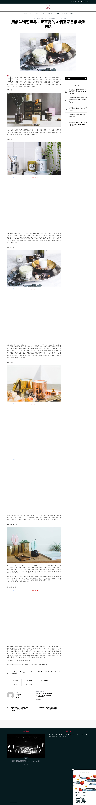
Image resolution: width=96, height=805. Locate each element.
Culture (80, 792)
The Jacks (58, 672)
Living (57, 19)
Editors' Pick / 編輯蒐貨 (36, 19)
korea (28, 672)
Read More (39, 699)
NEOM (45, 672)
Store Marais (51, 672)
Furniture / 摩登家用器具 (48, 19)
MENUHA (40, 672)
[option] (26, 748)
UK (8, 673)
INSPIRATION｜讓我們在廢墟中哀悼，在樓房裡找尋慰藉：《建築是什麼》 (44, 695)
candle (8, 672)
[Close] (73, 770)
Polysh (48, 30)
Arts (76, 792)
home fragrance (15, 672)
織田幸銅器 (14, 673)
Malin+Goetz (34, 672)
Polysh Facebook (15, 664)
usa (10, 673)
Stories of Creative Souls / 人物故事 (80, 795)
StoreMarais (27, 660)
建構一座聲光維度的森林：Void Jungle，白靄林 (26, 761)
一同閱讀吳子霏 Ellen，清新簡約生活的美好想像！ (47, 707)
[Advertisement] (26, 783)
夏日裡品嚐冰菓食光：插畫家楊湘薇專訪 (80, 800)
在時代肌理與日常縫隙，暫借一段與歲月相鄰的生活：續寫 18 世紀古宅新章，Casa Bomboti (78, 99)
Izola (21, 672)
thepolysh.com (13, 802)
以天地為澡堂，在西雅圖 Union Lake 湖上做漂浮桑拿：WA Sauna (20, 707)
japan (24, 672)
